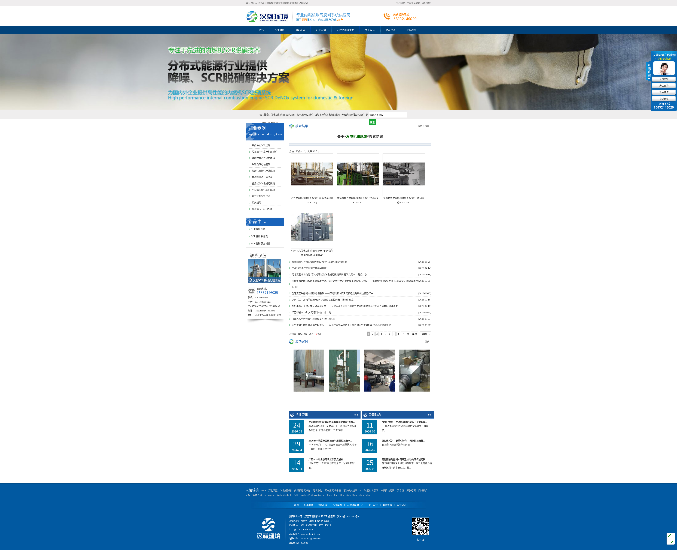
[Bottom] (670, 543)
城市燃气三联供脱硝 (262, 209)
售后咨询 (664, 92)
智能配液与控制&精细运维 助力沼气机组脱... (404, 459)
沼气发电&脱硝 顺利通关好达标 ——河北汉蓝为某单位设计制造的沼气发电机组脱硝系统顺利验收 (342, 325)
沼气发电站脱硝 (305, 114)
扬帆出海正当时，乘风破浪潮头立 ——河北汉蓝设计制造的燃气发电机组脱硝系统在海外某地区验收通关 (345, 306)
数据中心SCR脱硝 (261, 145)
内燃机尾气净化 (302, 490)
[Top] (670, 536)
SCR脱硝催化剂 (259, 236)
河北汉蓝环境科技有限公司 (269, 3)
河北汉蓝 (272, 490)
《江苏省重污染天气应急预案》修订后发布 (314, 318)
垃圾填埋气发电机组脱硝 (327, 114)
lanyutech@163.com (265, 310)
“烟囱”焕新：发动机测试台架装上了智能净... (404, 422)
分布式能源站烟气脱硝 (352, 114)
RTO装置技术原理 (369, 490)
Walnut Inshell (284, 495)
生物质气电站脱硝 (261, 164)
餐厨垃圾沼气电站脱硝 (263, 158)
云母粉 (400, 490)
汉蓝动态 (411, 30)
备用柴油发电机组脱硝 (263, 183)
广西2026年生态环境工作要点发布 (310, 268)
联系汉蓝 (390, 30)
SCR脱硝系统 (258, 229)
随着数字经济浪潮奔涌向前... (396, 444)
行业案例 (321, 30)
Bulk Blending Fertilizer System (309, 495)
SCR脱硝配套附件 (260, 243)
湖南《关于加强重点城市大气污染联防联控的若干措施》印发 (323, 299)
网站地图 (426, 3)
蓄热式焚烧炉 (350, 490)
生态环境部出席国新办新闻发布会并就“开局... (332, 422)
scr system (269, 495)
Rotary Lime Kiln (335, 495)
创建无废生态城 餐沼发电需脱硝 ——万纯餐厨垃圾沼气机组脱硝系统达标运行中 (333, 293)
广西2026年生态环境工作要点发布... (327, 459)
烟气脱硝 (290, 114)
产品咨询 (664, 85)
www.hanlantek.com (310, 534)
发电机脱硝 (286, 490)
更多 (427, 341)
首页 (261, 30)
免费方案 (664, 79)
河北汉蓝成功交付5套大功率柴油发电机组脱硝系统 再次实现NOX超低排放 (330, 274)
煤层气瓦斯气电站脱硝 (263, 170)
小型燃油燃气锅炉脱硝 (263, 189)
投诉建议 (664, 98)
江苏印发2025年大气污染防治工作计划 (312, 312)
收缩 (648, 70)
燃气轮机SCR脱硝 (261, 196)
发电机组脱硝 (278, 114)
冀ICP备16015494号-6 (348, 516)
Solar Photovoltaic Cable (358, 495)
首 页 (296, 505)
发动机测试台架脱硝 (262, 177)
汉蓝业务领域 (413, 3)
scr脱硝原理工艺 (345, 30)
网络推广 (423, 490)
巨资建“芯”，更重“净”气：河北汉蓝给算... (403, 440)
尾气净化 (317, 490)
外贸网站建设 (387, 490)
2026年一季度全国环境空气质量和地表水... (330, 440)
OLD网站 (400, 3)
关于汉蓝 (370, 30)
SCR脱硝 (280, 30)
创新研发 (300, 30)
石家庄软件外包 (254, 495)
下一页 (405, 334)
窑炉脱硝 (256, 202)
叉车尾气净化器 (333, 490)
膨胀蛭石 (411, 490)
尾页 (414, 334)
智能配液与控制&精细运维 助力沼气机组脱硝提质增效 (320, 261)
